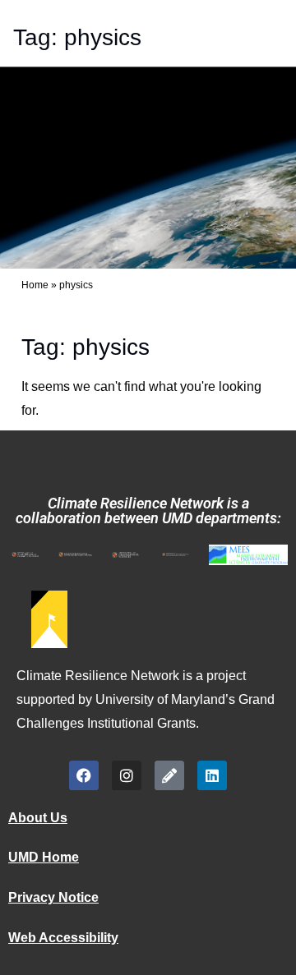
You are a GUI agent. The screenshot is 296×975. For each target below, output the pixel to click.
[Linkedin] (212, 775)
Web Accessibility (63, 938)
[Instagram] (126, 775)
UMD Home (43, 857)
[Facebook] (84, 775)
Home (35, 285)
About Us (37, 818)
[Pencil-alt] (169, 775)
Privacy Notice (53, 897)
